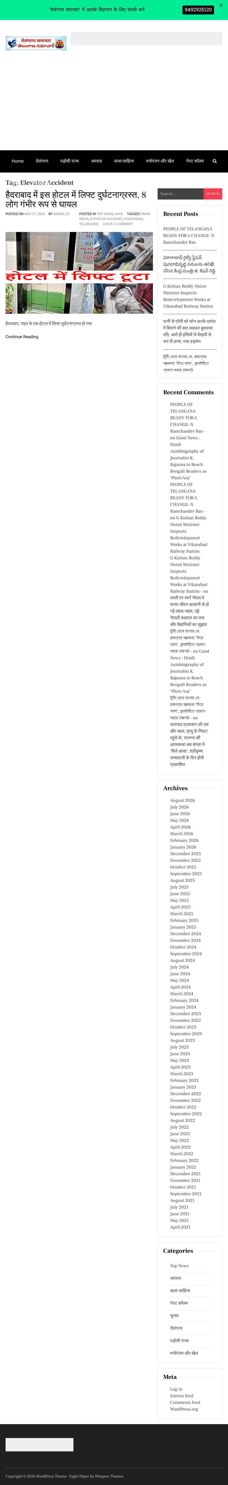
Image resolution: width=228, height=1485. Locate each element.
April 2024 (180, 987)
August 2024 (182, 961)
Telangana (88, 224)
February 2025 (184, 921)
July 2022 (179, 1127)
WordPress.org (184, 1409)
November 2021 (185, 1181)
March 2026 (181, 834)
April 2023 (180, 1067)
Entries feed (181, 1396)
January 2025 (183, 927)
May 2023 (179, 1061)
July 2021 (179, 1207)
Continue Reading (22, 336)
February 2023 (184, 1081)
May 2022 (179, 1141)
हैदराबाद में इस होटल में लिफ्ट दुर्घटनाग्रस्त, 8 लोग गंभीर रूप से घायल (76, 199)
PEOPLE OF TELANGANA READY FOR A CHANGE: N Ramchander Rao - (187, 418)
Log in (176, 1389)
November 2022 (185, 1101)
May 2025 (179, 901)
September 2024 (186, 954)
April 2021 (180, 1227)
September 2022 (186, 1114)
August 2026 (182, 800)
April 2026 (180, 827)
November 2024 (185, 941)
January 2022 (183, 1167)
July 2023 (179, 1047)
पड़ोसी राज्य (69, 161)
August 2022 (182, 1121)
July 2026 (179, 807)
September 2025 (186, 874)
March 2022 (181, 1154)
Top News (105, 214)
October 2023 (183, 1027)
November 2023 (185, 1021)
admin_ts (61, 214)
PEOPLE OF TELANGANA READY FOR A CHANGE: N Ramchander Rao (188, 235)
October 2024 (183, 947)
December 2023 (185, 1014)
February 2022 (184, 1161)
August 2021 (182, 1201)
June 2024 (180, 974)
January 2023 (183, 1087)
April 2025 (180, 907)
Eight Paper (80, 1476)
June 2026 (180, 814)
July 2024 (179, 967)
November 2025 (185, 860)
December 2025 (185, 854)
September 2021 (186, 1194)
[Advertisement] (114, 109)
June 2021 (180, 1214)
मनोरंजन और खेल (160, 161)
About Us (42, 182)
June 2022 (180, 1134)
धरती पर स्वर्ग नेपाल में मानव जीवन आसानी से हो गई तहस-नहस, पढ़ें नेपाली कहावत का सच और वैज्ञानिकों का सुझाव (189, 611)
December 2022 (185, 1094)
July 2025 (179, 887)
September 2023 (186, 1034)
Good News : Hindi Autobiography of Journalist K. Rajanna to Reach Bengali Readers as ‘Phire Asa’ (188, 458)
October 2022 (183, 1107)
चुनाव (16, 182)
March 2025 (181, 914)
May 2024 (179, 981)
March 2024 (181, 994)
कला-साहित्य (124, 161)
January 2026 (183, 847)
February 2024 (184, 1001)
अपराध (96, 161)
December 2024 (185, 934)
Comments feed (185, 1403)
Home (18, 161)
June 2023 (180, 1054)
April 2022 (180, 1147)
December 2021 (185, 1174)
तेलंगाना (42, 161)
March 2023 (181, 1074)
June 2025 (180, 894)
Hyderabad (133, 219)
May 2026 (179, 820)
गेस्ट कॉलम (195, 161)
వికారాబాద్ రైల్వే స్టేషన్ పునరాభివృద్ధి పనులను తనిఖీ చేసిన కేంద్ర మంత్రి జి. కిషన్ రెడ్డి (189, 264)
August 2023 (182, 1041)
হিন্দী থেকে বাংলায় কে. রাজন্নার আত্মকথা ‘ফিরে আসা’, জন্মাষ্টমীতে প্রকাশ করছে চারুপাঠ (186, 363)
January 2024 (183, 1007)
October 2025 (183, 867)
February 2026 (184, 840)
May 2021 (179, 1221)
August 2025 (182, 880)
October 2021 (183, 1187)
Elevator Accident (106, 219)
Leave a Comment (118, 224)
